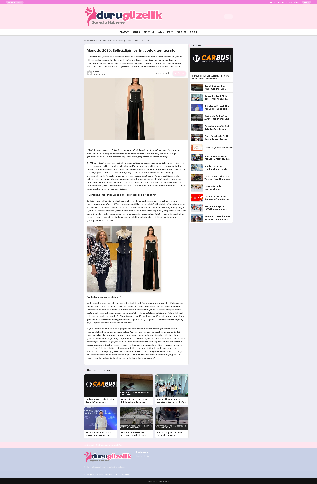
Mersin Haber (152, 481)
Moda (170, 32)
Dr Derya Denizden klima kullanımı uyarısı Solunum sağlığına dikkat (287, 2)
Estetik (136, 32)
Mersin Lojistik (164, 481)
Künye (139, 456)
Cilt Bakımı (148, 32)
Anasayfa (124, 32)
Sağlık (160, 32)
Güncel (193, 32)
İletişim (147, 456)
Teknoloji (181, 32)
